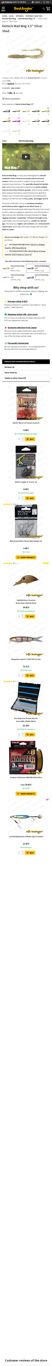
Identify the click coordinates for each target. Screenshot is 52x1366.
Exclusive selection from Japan (22, 327)
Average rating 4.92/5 (17, 301)
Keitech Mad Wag (9, 18)
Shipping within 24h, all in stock (22, 314)
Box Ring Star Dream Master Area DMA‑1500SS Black (26, 720)
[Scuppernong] (45, 121)
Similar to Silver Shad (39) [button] (15, 378)
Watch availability (12, 98)
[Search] (43, 8)
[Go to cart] (48, 8)
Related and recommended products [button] (20, 361)
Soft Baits (20, 16)
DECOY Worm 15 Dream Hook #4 (26, 423)
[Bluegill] (16, 111)
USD (47, 2)
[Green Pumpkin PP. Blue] (35, 111)
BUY (31, 439)
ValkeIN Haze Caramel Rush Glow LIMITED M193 (26, 601)
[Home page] (23, 9)
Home (4, 16)
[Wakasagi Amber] (16, 131)
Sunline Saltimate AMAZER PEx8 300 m (26, 777)
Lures (11, 16)
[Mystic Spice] (16, 121)
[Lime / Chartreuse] (45, 111)
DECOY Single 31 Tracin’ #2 (22, 254)
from (15, 2)
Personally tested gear (18, 343)
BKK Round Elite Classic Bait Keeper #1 (26, 541)
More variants (28, 557)
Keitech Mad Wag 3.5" (27, 18)
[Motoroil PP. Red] (6, 121)
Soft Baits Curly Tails (34, 16)
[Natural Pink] (26, 121)
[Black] (6, 111)
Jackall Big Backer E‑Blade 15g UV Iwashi (26, 836)
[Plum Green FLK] (35, 121)
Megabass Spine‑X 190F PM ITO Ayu (26, 659)
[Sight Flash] (6, 131)
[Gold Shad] (26, 111)
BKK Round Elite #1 (19, 248)
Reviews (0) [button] (9, 367)
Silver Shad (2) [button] (11, 372)
